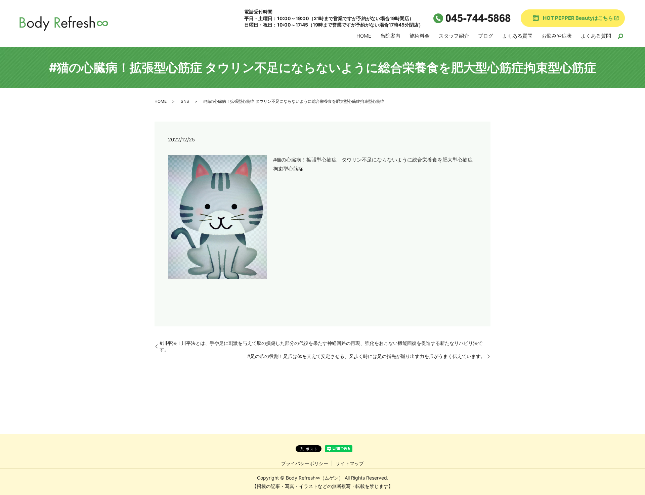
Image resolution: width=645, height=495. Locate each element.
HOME (363, 36)
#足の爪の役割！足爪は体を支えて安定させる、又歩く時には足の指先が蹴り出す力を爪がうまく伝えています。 (366, 356)
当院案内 (390, 36)
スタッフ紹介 (454, 36)
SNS (185, 101)
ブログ (485, 36)
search (620, 36)
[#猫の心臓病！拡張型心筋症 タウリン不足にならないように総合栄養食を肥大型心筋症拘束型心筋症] (217, 216)
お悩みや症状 (557, 36)
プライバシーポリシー (304, 463)
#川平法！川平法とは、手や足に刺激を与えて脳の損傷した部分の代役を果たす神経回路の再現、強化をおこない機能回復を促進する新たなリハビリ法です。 (321, 346)
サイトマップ (350, 463)
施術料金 (420, 36)
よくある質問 (517, 36)
